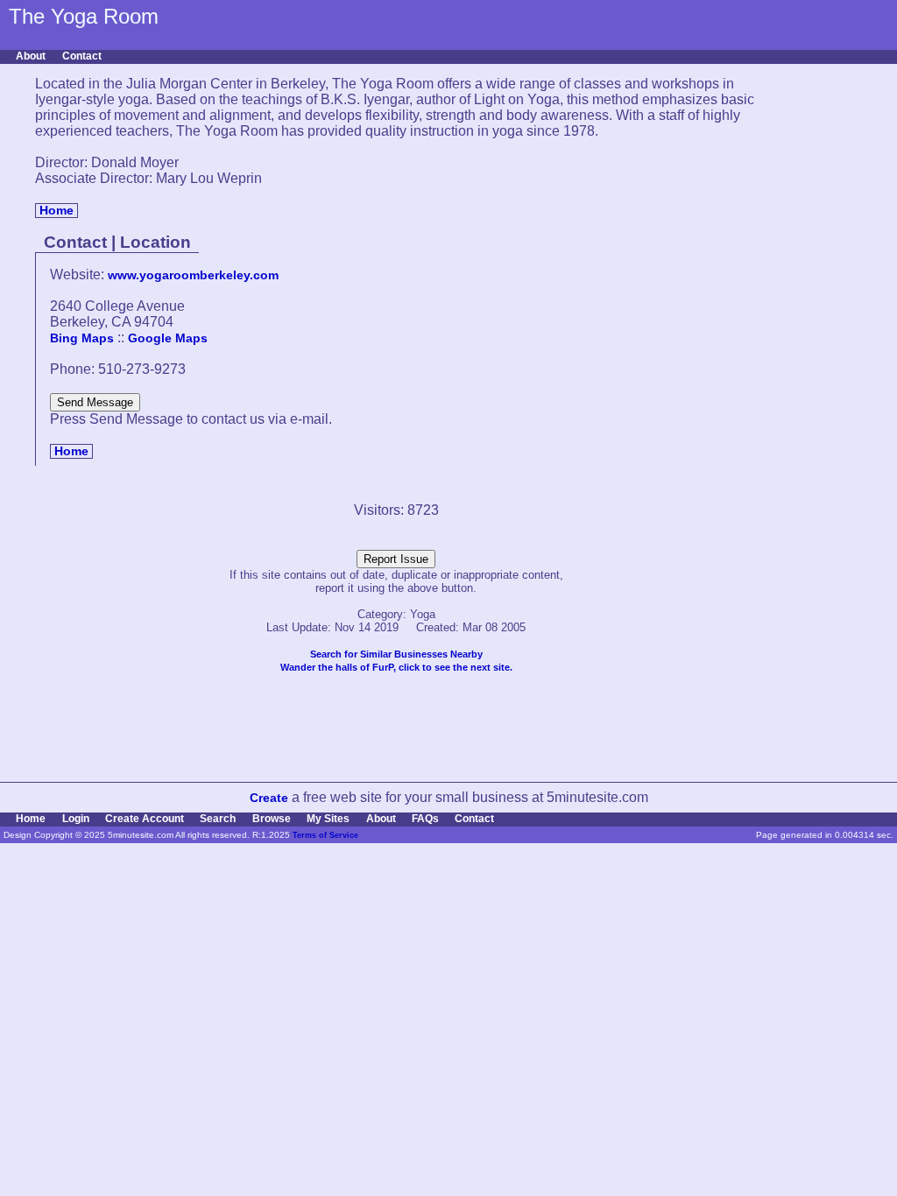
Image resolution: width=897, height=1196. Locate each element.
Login (75, 819)
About (31, 56)
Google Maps (168, 338)
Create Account (144, 819)
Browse (271, 819)
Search (218, 819)
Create (269, 798)
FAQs (425, 819)
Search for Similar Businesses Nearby (396, 654)
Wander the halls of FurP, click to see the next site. (396, 667)
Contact (81, 56)
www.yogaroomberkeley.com (193, 275)
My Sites (328, 819)
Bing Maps (82, 338)
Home (56, 210)
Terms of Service (325, 835)
